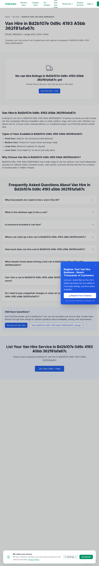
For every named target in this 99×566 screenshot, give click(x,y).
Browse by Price (80, 4)
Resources (66, 4)
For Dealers (47, 4)
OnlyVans (10, 3)
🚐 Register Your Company (80, 296)
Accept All (86, 557)
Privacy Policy (33, 559)
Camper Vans (35, 4)
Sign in (90, 4)
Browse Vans (24, 4)
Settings (70, 557)
